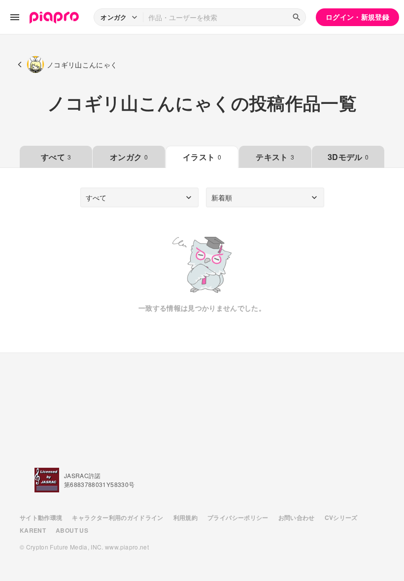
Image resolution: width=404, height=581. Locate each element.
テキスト (275, 156)
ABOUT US (72, 530)
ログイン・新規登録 (357, 17)
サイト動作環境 (41, 517)
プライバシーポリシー (238, 517)
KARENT (33, 530)
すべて (56, 156)
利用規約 (185, 517)
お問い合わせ (296, 517)
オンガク (129, 156)
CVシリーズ (341, 517)
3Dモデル (348, 156)
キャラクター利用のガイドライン (117, 517)
